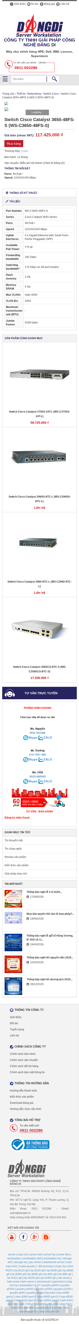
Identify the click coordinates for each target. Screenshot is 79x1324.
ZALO (47, 737)
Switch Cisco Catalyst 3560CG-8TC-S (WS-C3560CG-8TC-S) (39, 669)
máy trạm (49, 1292)
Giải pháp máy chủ (16, 873)
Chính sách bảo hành (23, 1053)
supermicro (58, 1281)
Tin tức (35, 3)
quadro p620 (43, 1307)
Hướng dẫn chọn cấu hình (25, 1109)
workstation (14, 1258)
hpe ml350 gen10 (48, 1300)
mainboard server (53, 1262)
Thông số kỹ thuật (23, 192)
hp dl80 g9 (65, 1274)
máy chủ (23, 1254)
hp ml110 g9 (14, 1277)
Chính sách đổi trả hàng (24, 1066)
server (12, 1254)
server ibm (63, 1254)
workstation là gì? (30, 1285)
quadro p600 (17, 1292)
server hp (49, 1254)
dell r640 (66, 1300)
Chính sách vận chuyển (24, 1060)
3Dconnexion (46, 1266)
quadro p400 (34, 1292)
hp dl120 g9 (21, 1270)
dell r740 (12, 1304)
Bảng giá (49, 3)
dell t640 (29, 1307)
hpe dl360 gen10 (26, 1296)
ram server (64, 1277)
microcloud (43, 1281)
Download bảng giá (21, 1102)
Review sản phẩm (15, 857)
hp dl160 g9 (38, 1270)
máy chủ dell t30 (49, 1311)
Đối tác (14, 1023)
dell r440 (53, 1304)
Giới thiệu (19, 3)
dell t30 (57, 1307)
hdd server (13, 1281)
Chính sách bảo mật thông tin (27, 1072)
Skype (33, 737)
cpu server (35, 1262)
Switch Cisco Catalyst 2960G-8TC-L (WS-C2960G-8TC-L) (40, 499)
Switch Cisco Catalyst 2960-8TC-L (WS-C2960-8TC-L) (39, 584)
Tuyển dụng (17, 1029)
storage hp (20, 1262)
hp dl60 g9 (50, 1274)
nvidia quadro (27, 1266)
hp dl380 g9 (18, 1274)
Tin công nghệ (13, 848)
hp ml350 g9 (48, 1277)
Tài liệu (14, 201)
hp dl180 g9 (54, 1270)
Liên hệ (64, 3)
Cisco (24, 151)
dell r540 (65, 1304)
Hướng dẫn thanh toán (23, 1090)
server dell (36, 1254)
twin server (28, 1281)
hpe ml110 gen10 (26, 1300)
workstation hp (52, 1258)
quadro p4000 (24, 1289)
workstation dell (32, 1258)
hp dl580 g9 (35, 1274)
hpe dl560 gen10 (48, 1296)
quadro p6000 (50, 1285)
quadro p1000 (62, 1289)
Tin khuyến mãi (14, 840)
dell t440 (16, 1307)
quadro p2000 (43, 1289)
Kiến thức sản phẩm (17, 865)
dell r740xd (26, 1304)
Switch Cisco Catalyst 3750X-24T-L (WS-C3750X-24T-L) (39, 414)
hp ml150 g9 (31, 1277)
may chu (61, 1266)
